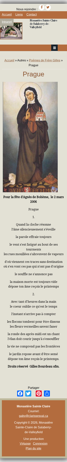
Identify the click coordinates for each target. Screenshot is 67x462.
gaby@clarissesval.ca (33, 415)
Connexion (40, 443)
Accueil (7, 14)
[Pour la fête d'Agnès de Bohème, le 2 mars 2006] (30, 191)
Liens (19, 14)
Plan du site (33, 448)
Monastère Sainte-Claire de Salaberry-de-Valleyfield (43, 24)
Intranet (7, 21)
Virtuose (25, 443)
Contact (31, 14)
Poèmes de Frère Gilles (44, 60)
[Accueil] (11, 38)
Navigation (54, 48)
